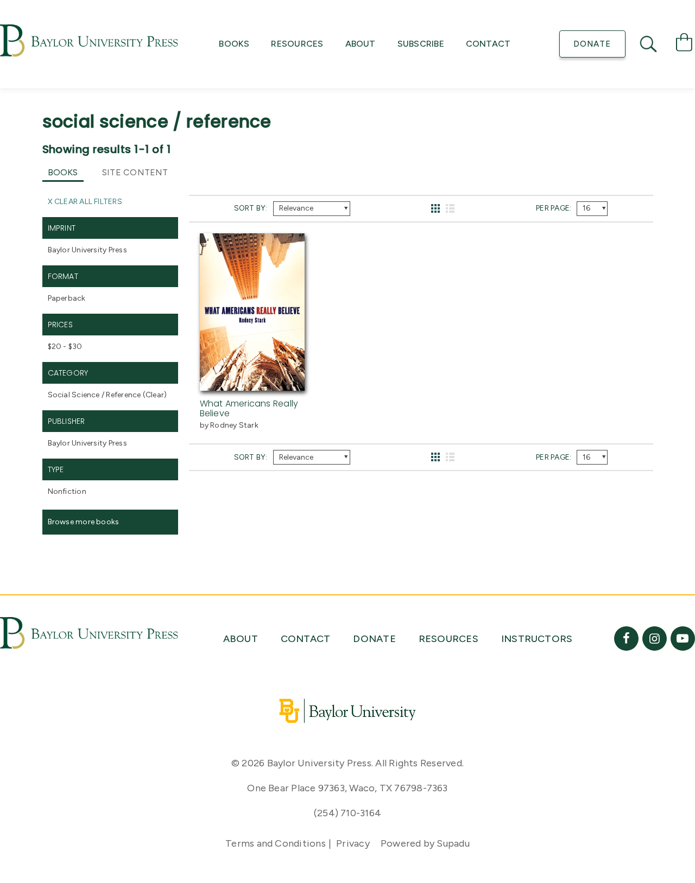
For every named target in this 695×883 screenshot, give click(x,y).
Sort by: (251, 208)
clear (155, 394)
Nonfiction (67, 491)
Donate (592, 44)
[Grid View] (435, 209)
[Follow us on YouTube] (683, 638)
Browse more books (83, 521)
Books (234, 44)
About (360, 44)
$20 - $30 (65, 346)
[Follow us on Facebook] (626, 638)
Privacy (353, 843)
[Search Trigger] (649, 44)
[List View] (450, 209)
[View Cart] (684, 44)
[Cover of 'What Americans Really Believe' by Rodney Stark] (252, 384)
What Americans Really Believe (249, 408)
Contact (488, 44)
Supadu (453, 843)
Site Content (135, 172)
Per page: (553, 208)
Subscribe (420, 44)
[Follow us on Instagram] (654, 638)
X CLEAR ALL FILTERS (85, 201)
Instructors (537, 639)
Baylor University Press (87, 250)
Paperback (67, 298)
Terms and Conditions (275, 843)
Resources (297, 44)
